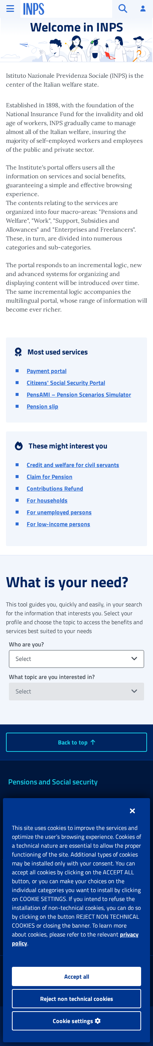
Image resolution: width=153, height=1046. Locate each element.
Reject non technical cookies (76, 998)
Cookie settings (74, 1020)
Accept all (76, 976)
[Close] (132, 810)
